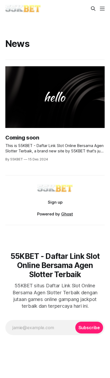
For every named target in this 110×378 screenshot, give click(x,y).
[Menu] (102, 8)
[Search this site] (93, 8)
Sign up (55, 202)
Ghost (67, 213)
